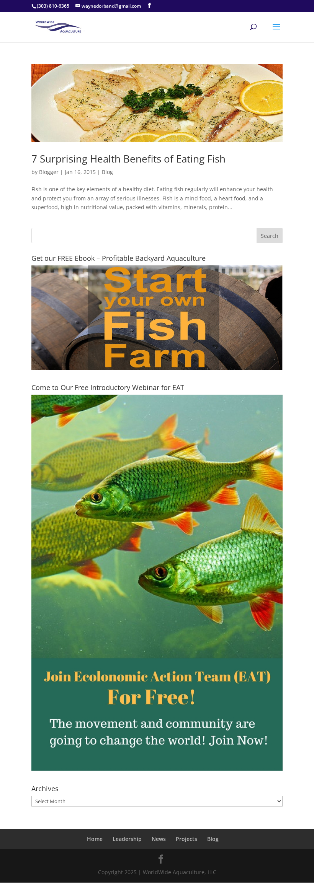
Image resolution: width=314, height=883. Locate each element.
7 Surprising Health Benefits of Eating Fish (128, 159)
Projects (186, 838)
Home (95, 838)
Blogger (49, 172)
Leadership (127, 838)
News (159, 838)
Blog (107, 172)
